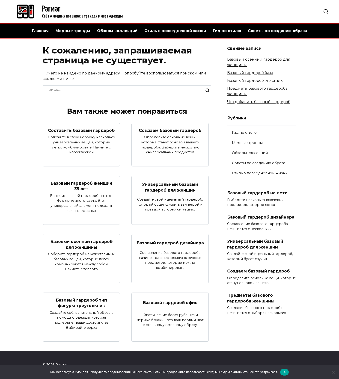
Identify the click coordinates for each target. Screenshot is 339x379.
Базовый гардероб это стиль (255, 80)
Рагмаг (51, 9)
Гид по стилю (227, 31)
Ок (284, 372)
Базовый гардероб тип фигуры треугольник (81, 303)
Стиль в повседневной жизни (175, 31)
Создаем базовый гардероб (170, 130)
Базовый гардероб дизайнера (170, 242)
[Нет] (333, 372)
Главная (40, 31)
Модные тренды (73, 31)
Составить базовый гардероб (81, 130)
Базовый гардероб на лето (257, 192)
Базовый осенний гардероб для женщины (81, 244)
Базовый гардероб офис (170, 302)
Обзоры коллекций (117, 31)
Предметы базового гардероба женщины (250, 298)
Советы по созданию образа (277, 31)
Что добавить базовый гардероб (258, 102)
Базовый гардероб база (250, 73)
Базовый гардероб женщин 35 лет (81, 186)
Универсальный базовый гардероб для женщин (170, 187)
